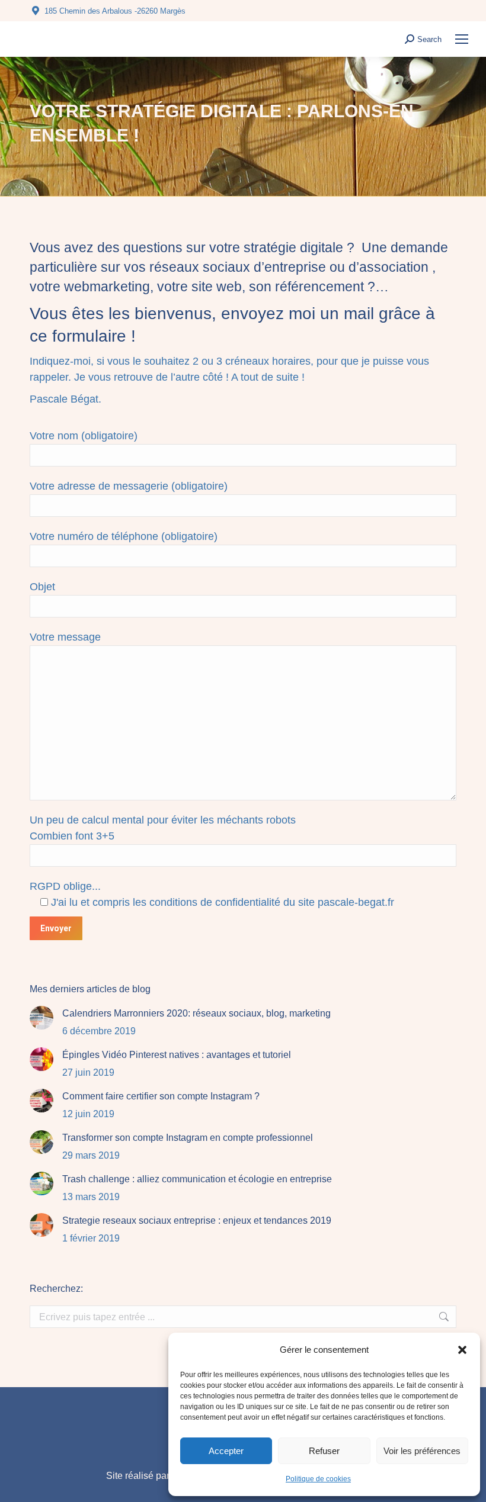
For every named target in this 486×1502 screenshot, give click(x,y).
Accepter (226, 1451)
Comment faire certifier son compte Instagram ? (161, 1096)
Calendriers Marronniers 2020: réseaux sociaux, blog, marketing (196, 1013)
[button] (462, 1350)
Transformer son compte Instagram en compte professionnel (187, 1138)
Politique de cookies (318, 1479)
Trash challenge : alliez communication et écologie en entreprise (197, 1179)
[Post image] (41, 1018)
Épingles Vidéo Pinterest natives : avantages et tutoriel (176, 1055)
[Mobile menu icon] (461, 39)
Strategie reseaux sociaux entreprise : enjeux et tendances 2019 (196, 1220)
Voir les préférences (422, 1451)
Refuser (324, 1451)
